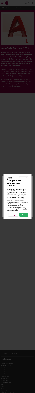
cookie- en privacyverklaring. (17, 209)
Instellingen (13, 215)
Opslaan (24, 215)
